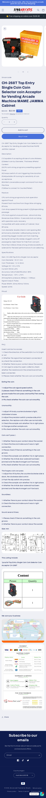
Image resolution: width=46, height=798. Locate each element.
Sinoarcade (13, 788)
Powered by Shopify (24, 788)
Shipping (12, 113)
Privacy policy (11, 791)
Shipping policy (36, 791)
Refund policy (37, 788)
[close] (44, 16)
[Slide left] (18, 72)
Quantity (5, 117)
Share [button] (6, 717)
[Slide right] (27, 72)
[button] (2, 10)
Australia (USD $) (22, 775)
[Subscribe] (39, 755)
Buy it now (23, 136)
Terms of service (23, 791)
